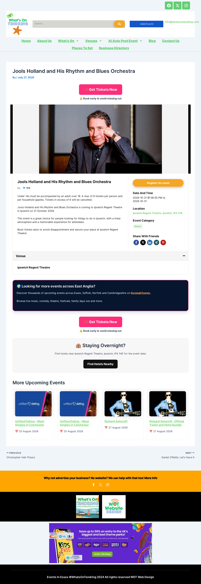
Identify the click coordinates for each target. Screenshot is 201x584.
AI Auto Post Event (123, 41)
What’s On (66, 41)
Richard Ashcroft (116, 421)
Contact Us (170, 41)
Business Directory (114, 48)
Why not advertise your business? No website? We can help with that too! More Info (100, 478)
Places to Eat (82, 48)
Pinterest (163, 242)
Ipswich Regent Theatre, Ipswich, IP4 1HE (158, 213)
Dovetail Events (141, 293)
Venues (91, 41)
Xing (156, 242)
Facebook (136, 242)
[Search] (119, 24)
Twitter (143, 242)
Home (26, 41)
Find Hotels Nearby (100, 364)
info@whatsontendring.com (182, 21)
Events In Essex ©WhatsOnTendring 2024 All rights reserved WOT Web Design (100, 577)
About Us (44, 41)
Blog (152, 41)
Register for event (158, 182)
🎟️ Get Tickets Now (100, 89)
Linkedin (149, 242)
